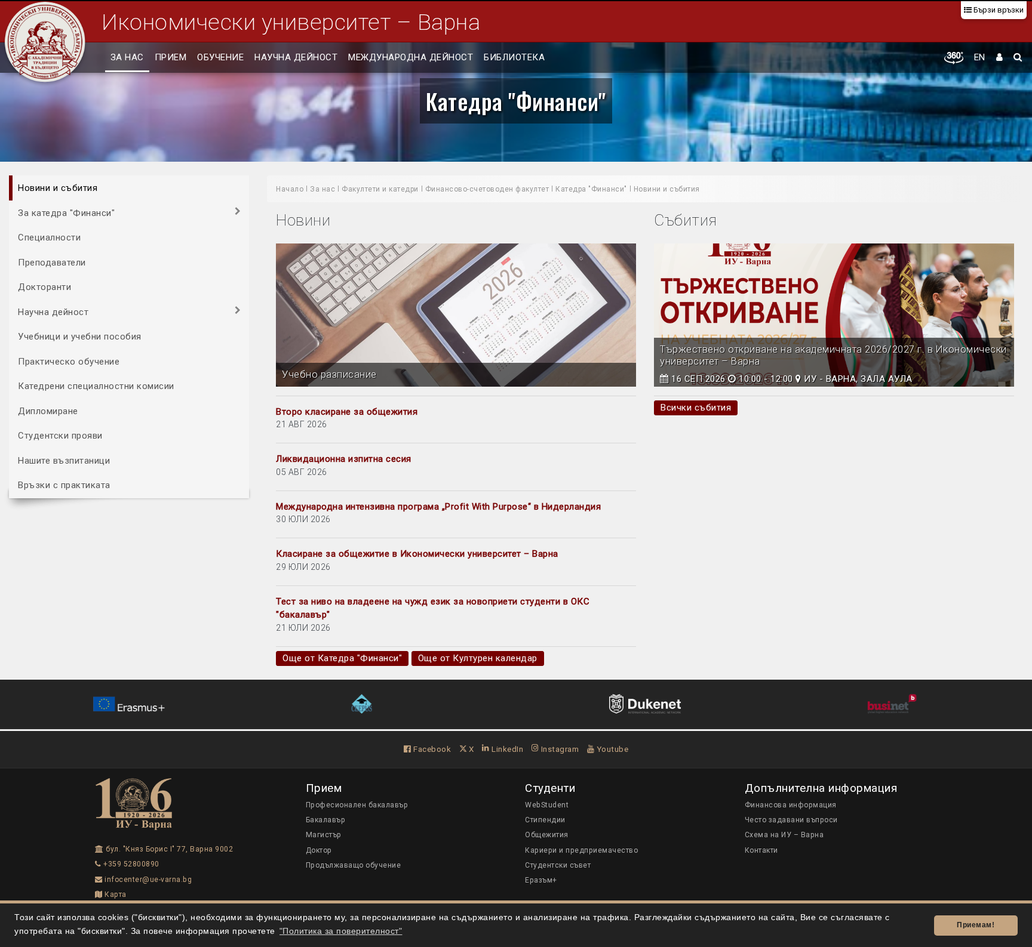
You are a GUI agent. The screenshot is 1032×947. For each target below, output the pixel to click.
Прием (171, 57)
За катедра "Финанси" (66, 212)
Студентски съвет (558, 865)
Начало (289, 189)
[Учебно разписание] (456, 315)
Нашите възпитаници (64, 460)
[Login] (1000, 58)
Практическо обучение (68, 361)
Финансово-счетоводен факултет (487, 189)
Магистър (324, 835)
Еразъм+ (541, 880)
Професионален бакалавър (357, 805)
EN (979, 57)
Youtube (611, 749)
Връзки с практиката (64, 485)
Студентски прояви (60, 435)
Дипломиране (48, 410)
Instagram (559, 749)
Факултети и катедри (380, 189)
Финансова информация (791, 805)
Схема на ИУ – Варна (784, 835)
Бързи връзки (998, 9)
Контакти (761, 850)
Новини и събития (57, 188)
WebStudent (547, 805)
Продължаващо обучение (353, 865)
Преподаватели (52, 262)
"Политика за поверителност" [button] (341, 931)
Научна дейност (295, 57)
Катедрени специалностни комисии (96, 386)
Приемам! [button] (975, 925)
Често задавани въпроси (791, 820)
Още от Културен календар (478, 658)
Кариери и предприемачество (581, 850)
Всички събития (696, 407)
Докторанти (44, 287)
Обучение (220, 57)
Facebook (431, 749)
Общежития (547, 835)
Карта (115, 894)
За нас (127, 57)
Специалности (49, 237)
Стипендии (545, 820)
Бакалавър (326, 820)
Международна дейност (410, 57)
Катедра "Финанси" (516, 101)
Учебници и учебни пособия (80, 336)
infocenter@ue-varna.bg (147, 879)
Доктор (319, 850)
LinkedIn (506, 749)
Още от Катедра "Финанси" (342, 658)
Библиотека (514, 57)
